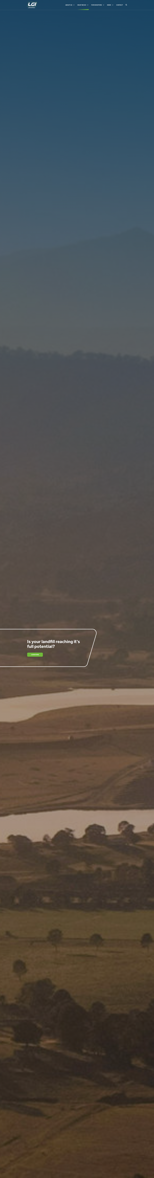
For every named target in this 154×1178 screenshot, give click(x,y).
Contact (119, 5)
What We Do (81, 5)
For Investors (96, 5)
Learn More (35, 654)
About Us (68, 5)
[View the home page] (32, 5)
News (109, 5)
